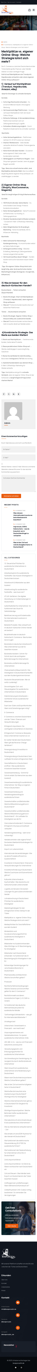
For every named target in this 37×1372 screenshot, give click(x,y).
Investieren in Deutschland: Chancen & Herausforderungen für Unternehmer (18, 864)
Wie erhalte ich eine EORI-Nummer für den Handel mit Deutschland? (17, 1135)
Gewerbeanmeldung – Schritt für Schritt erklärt (18, 775)
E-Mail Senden (5, 1306)
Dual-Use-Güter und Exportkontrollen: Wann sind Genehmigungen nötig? (18, 706)
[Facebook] (16, 1367)
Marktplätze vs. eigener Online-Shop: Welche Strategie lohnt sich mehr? (18, 918)
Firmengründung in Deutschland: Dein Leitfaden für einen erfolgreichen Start (18, 757)
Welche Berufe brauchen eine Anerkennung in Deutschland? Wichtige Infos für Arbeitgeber (15, 1094)
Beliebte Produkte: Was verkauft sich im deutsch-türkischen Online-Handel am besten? (18, 627)
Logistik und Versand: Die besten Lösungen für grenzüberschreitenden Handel (18, 891)
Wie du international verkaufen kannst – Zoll (18, 1128)
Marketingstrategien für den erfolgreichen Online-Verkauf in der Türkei (17, 911)
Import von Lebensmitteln (13, 849)
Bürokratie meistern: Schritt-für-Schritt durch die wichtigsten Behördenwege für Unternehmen (16, 656)
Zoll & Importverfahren (12, 1160)
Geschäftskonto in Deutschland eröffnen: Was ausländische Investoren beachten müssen (15, 766)
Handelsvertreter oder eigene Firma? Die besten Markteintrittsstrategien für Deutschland (18, 842)
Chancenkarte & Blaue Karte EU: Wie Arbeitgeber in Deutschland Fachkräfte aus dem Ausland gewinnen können (18, 673)
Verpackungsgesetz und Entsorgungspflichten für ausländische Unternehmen (14, 1051)
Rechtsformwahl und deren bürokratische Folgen (17, 998)
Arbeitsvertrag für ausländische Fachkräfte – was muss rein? (15, 590)
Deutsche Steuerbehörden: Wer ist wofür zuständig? (17, 681)
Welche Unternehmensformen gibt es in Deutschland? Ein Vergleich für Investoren (18, 1103)
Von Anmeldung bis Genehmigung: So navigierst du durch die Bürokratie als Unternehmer (18, 1061)
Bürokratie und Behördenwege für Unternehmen (16, 664)
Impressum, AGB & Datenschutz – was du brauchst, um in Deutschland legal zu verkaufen (21, 531)
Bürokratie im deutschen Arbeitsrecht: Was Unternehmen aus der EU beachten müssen (18, 647)
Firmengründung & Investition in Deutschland (16, 750)
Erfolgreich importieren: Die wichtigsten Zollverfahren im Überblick (18, 727)
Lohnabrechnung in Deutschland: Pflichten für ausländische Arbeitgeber (16, 901)
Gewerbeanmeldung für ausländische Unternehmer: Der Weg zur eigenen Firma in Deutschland (18, 785)
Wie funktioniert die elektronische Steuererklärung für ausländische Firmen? (16, 1143)
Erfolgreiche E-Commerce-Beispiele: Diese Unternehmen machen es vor (17, 734)
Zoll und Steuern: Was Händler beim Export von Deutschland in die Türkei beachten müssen (17, 1176)
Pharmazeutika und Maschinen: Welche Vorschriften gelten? (15, 976)
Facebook (4, 1319)
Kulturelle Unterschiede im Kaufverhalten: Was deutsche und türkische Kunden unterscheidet (16, 882)
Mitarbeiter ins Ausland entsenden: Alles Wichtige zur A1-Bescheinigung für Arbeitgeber (17, 946)
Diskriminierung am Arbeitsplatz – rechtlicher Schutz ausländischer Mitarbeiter (16, 699)
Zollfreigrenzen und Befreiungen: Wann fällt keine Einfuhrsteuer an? (16, 1184)
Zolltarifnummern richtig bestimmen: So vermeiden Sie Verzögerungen (17, 1192)
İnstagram (4, 1332)
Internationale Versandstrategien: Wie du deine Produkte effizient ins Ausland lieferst (18, 856)
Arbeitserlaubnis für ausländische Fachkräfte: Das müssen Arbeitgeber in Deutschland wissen (18, 576)
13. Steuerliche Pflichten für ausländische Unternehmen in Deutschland (15, 566)
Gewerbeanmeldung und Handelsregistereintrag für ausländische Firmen (14, 794)
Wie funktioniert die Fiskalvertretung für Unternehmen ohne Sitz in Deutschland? (17, 1153)
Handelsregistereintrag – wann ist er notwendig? (17, 834)
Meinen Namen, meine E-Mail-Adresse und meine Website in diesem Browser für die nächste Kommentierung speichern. (18, 469)
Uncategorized (9, 1021)
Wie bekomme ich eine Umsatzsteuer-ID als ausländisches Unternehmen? (18, 1121)
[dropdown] (34, 10)
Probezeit (8, 982)
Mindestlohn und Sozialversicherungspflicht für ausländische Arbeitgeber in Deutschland (15, 935)
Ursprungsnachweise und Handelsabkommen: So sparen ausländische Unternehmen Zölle (16, 1035)
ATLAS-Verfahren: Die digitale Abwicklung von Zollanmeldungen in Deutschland (17, 599)
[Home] (7, 10)
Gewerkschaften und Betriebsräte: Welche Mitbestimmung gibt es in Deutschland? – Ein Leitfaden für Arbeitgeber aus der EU (17, 815)
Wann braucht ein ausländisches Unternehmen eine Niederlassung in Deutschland (17, 1071)
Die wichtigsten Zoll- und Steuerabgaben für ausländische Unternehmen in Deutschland (16, 689)
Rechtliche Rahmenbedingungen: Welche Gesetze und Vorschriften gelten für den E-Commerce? (16, 988)
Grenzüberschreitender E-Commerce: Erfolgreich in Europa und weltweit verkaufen (18, 826)
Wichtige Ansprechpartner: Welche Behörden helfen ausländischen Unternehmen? (17, 1113)
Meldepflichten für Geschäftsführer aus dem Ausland (17, 925)
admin (5, 42)
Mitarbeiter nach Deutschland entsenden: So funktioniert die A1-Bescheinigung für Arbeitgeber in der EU (17, 957)
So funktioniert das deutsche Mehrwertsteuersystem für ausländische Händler (14, 1008)
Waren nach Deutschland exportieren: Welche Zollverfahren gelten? (18, 1078)
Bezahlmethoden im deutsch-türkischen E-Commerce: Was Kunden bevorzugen (18, 637)
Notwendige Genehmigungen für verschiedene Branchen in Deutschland (16, 968)
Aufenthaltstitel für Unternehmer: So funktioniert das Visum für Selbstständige (17, 608)
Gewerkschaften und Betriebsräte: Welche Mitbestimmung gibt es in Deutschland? (17, 804)
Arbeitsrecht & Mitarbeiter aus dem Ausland (17, 583)
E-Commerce (8, 45)
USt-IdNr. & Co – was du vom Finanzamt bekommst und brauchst (18, 1043)
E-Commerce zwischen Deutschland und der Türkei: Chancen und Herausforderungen (17, 719)
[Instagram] (21, 1367)
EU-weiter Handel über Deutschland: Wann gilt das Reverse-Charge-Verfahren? (17, 742)
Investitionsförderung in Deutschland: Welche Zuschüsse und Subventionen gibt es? (18, 872)
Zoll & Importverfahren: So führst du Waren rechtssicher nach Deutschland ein (18, 1166)
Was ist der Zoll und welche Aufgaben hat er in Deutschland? (22, 544)
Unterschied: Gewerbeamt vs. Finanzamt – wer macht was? (15, 1027)
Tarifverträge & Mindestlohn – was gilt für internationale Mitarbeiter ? (18, 1016)
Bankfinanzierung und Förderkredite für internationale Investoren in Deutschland (17, 618)
